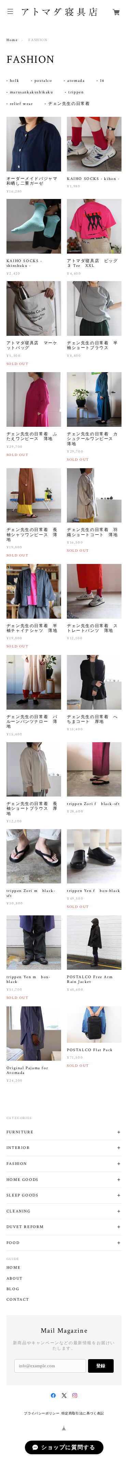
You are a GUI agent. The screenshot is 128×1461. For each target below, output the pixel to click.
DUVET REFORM (25, 1226)
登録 (100, 1365)
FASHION (16, 1163)
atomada (76, 80)
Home (12, 40)
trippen (76, 92)
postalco (43, 80)
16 (102, 80)
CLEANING (18, 1211)
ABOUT (14, 1278)
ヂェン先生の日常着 (69, 103)
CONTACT (17, 1299)
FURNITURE (19, 1132)
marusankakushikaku (31, 92)
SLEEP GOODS (22, 1195)
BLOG (12, 1289)
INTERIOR (18, 1147)
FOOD (12, 1242)
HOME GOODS (22, 1179)
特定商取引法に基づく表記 (82, 1413)
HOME (13, 1267)
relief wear (21, 103)
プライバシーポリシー (41, 1413)
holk (14, 80)
